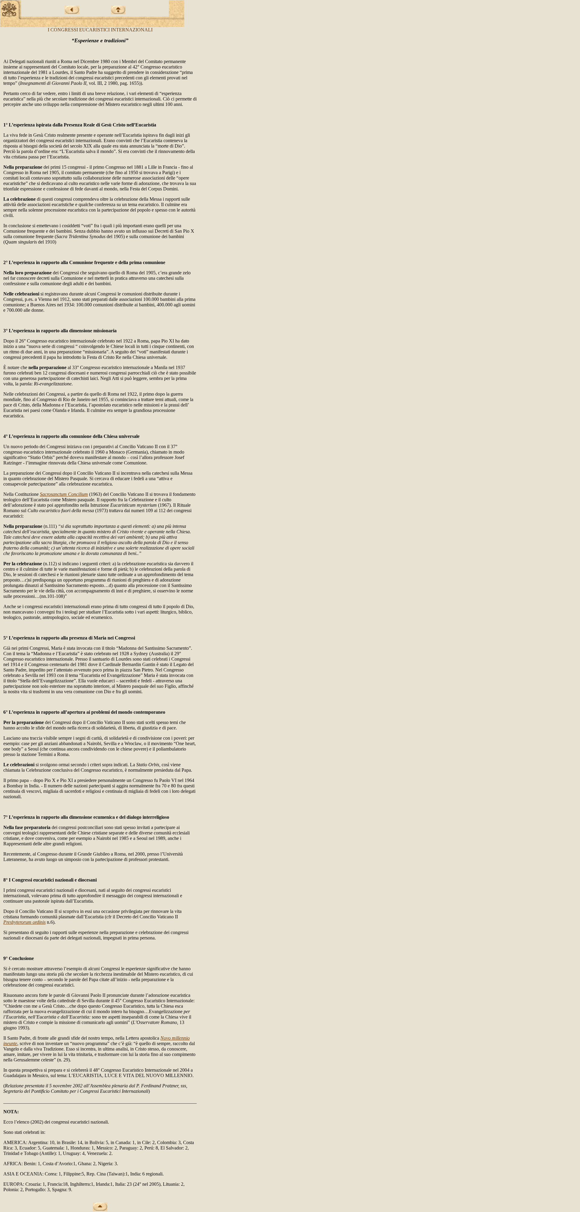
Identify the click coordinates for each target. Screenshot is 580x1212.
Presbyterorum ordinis (24, 922)
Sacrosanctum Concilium (64, 494)
